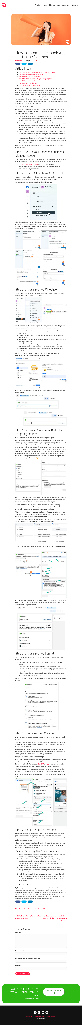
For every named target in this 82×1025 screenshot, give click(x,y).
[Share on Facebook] (17, 64)
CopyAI (48, 764)
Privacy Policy (52, 1016)
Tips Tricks (38, 909)
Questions (65, 5)
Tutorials (45, 909)
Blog (45, 5)
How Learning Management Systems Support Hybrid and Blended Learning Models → (55, 918)
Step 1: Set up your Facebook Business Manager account (37, 72)
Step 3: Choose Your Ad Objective (29, 76)
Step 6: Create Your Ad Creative (28, 83)
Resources (75, 5)
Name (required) (20, 951)
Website (18, 966)
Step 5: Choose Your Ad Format (28, 81)
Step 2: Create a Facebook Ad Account (31, 74)
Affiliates (37, 1016)
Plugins (37, 5)
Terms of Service (30, 1016)
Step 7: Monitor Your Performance (29, 85)
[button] (41, 5)
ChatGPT (41, 764)
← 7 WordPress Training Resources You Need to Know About (28, 917)
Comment (18, 932)
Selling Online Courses (26, 909)
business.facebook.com (30, 164)
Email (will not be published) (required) (28, 958)
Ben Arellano (19, 61)
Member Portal (54, 5)
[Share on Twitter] (24, 64)
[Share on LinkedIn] (30, 64)
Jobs (47, 1016)
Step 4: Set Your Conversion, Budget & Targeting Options (36, 79)
